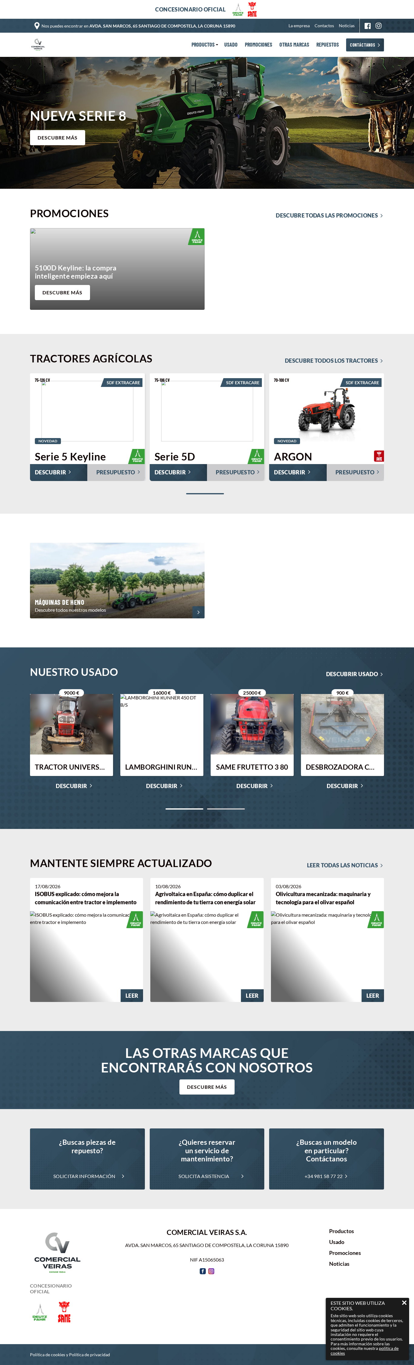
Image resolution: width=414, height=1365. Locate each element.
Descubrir (71, 786)
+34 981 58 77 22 (323, 1176)
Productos (341, 1231)
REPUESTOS (327, 45)
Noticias (347, 25)
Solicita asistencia (204, 1176)
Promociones (345, 1253)
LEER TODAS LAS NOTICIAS (342, 865)
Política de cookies (47, 1354)
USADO (231, 45)
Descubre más (207, 1087)
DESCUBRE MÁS (58, 137)
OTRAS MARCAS (294, 45)
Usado (336, 1242)
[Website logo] (39, 45)
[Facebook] (367, 25)
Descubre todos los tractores (331, 360)
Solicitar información (84, 1176)
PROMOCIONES (258, 45)
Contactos (324, 25)
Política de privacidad (89, 1354)
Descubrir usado (352, 674)
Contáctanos (362, 44)
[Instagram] (378, 25)
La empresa (299, 25)
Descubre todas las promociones (327, 215)
